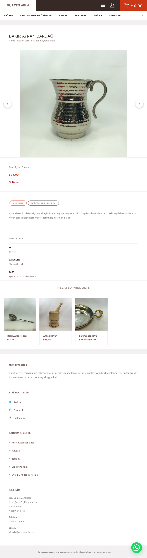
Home (12, 40)
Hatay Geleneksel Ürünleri (36, 15)
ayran (12, 276)
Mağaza (8, 15)
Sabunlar (80, 15)
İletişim (16, 458)
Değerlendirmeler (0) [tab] (43, 203)
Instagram (19, 418)
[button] (136, 547)
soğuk (33, 276)
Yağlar (98, 15)
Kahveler (115, 15)
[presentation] (8, 104)
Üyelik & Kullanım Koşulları (26, 474)
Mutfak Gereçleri (25, 40)
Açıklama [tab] (18, 203)
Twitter (17, 402)
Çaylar (63, 15)
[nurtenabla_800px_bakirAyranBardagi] (73, 103)
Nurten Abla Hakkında (23, 442)
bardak (25, 276)
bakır (18, 276)
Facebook (18, 410)
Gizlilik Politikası (20, 466)
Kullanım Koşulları (102, 552)
